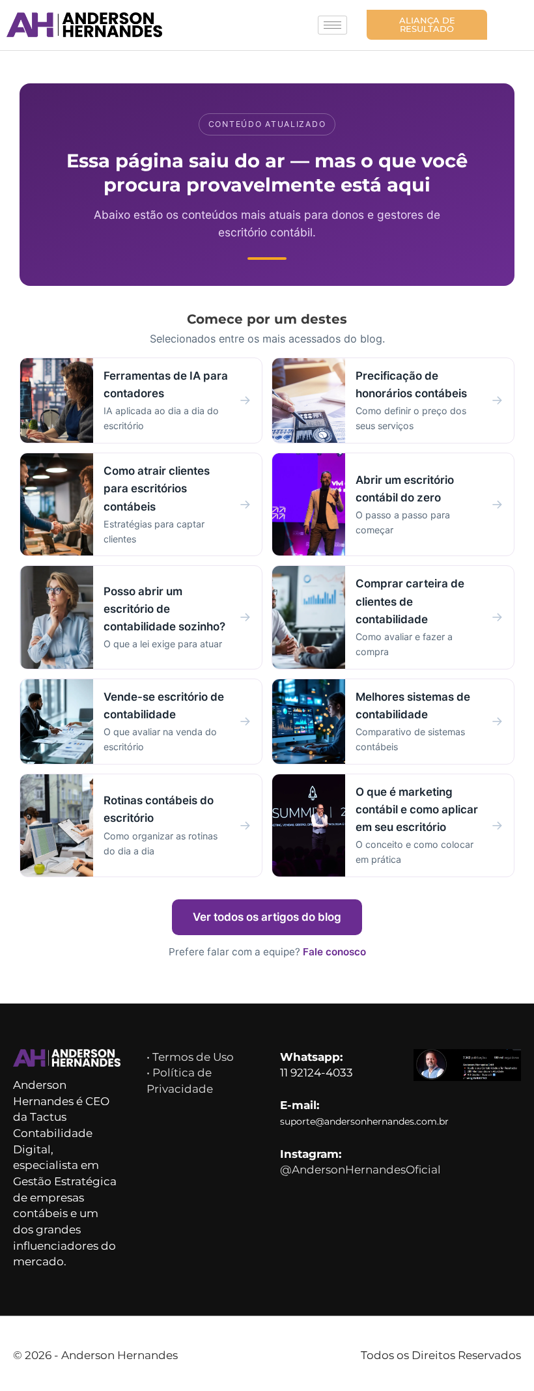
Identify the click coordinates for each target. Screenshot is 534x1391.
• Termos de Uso (190, 1056)
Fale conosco (334, 952)
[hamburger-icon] (332, 25)
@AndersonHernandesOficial (360, 1169)
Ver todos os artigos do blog (267, 916)
